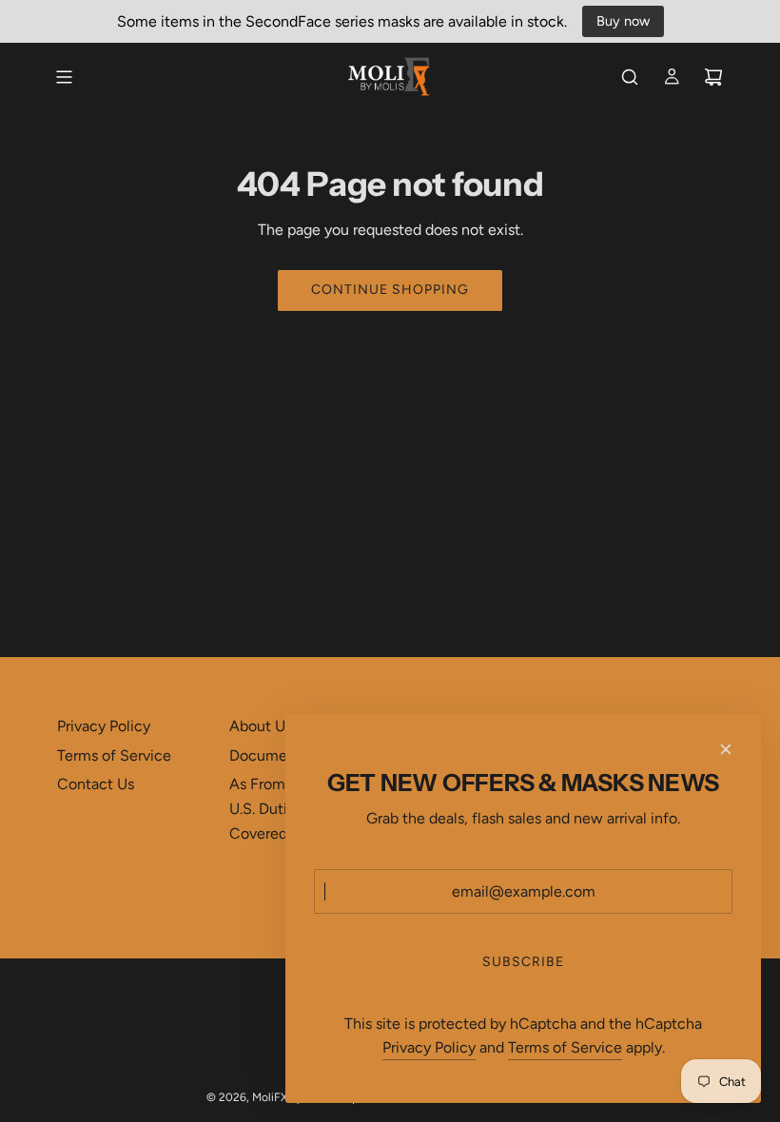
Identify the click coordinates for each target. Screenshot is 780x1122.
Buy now (623, 20)
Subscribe (523, 962)
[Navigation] (64, 77)
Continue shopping (390, 289)
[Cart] (713, 77)
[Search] (630, 77)
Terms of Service (565, 1047)
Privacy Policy (429, 1047)
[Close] (726, 749)
